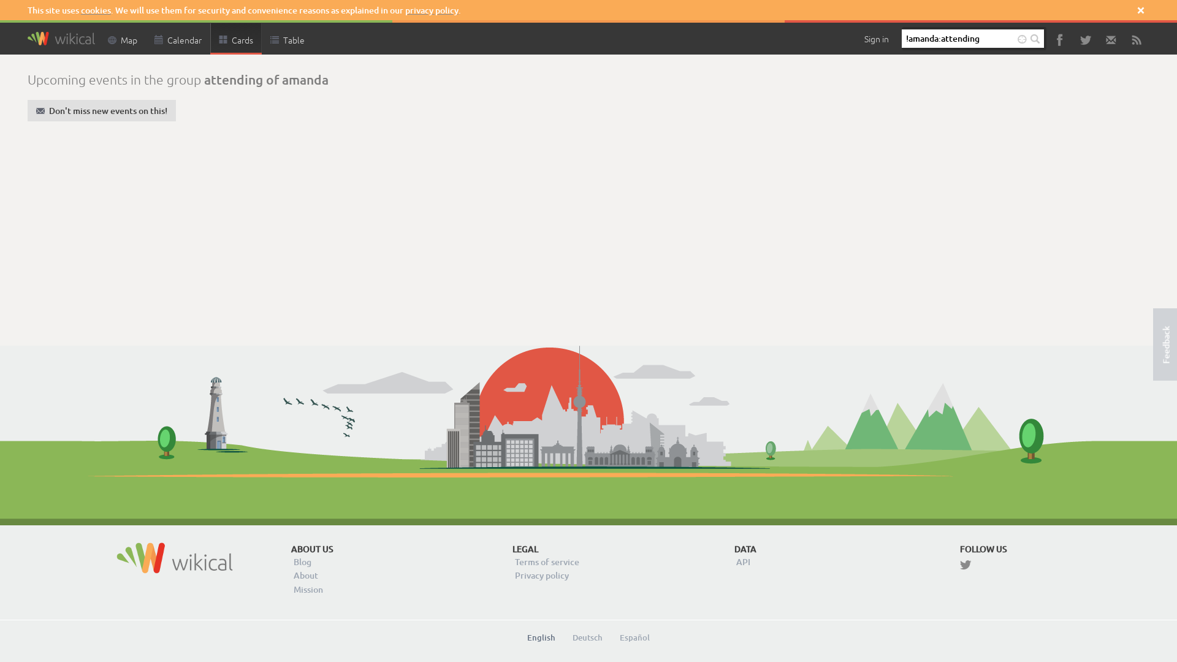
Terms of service (547, 562)
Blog (302, 562)
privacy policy (432, 10)
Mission (308, 589)
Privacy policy (542, 575)
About (306, 575)
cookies (96, 10)
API (743, 562)
